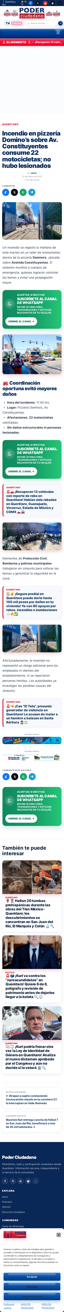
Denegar (32, 1286)
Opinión (6, 1206)
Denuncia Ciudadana (13, 1212)
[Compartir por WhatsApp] (23, 192)
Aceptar (32, 1276)
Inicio (5, 1196)
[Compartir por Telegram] (31, 192)
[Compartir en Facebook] (5, 192)
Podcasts (7, 1201)
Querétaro (10, 124)
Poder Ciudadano (19, 1157)
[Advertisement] (32, 80)
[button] (58, 1235)
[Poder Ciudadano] (32, 13)
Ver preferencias (32, 1296)
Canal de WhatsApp (13, 1226)
